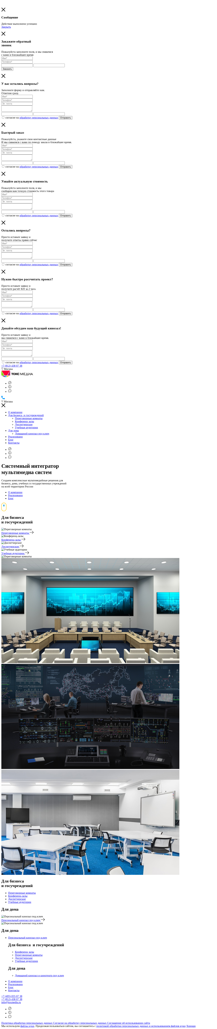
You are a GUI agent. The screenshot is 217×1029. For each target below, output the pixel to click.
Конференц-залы (11, 539)
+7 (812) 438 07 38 (11, 365)
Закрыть (6, 26)
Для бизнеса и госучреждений (26, 415)
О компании (15, 412)
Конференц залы (24, 421)
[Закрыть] (3, 10)
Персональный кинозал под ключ (21, 920)
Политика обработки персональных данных (27, 1023)
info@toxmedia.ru (11, 1002)
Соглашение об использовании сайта (128, 1023)
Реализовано (15, 436)
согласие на (31, 117)
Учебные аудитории (26, 427)
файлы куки (27, 1026)
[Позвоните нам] (3, 398)
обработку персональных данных (38, 117)
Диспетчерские (24, 424)
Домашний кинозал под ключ (32, 433)
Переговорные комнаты (29, 418)
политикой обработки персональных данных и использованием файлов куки (141, 1026)
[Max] (10, 391)
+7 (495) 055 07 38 (11, 996)
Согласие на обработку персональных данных (80, 1023)
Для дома (13, 430)
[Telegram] (10, 387)
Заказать (7, 69)
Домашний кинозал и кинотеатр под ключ (39, 975)
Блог (11, 439)
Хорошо (191, 1026)
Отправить (65, 118)
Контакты (13, 442)
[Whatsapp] (10, 383)
